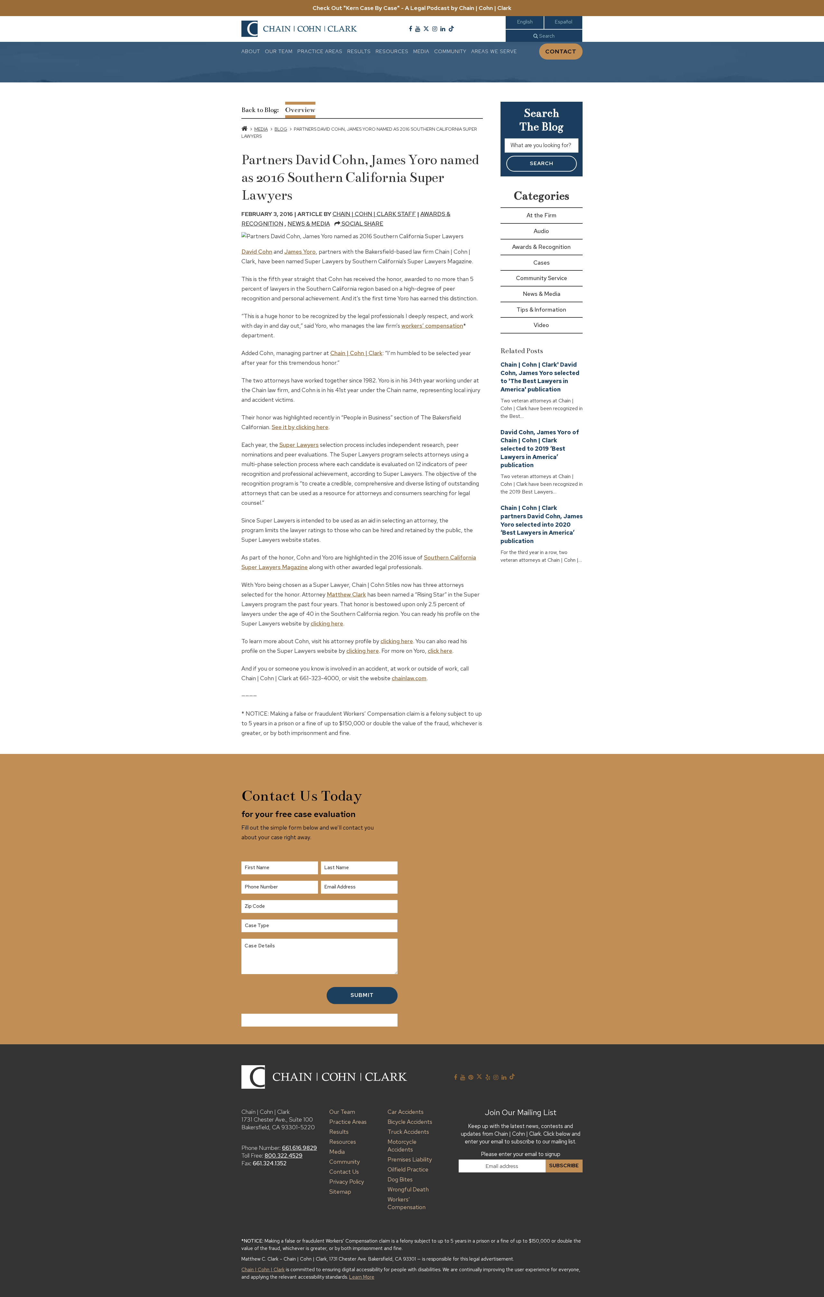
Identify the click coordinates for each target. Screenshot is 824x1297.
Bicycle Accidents (410, 1121)
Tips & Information (541, 309)
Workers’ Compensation (407, 1203)
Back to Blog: (260, 110)
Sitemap (340, 1191)
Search (546, 36)
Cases (541, 262)
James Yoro (300, 251)
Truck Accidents (408, 1131)
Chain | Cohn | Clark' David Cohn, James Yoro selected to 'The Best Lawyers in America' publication (540, 377)
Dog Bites (400, 1179)
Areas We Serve (494, 51)
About (250, 51)
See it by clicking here (300, 427)
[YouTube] (417, 29)
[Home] (244, 129)
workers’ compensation (432, 325)
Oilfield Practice (408, 1169)
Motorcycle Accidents (402, 1145)
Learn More (361, 1277)
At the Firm (542, 215)
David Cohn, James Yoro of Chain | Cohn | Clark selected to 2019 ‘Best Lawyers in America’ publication (540, 448)
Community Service (541, 278)
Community (450, 51)
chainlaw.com (409, 678)
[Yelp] (487, 1077)
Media (421, 51)
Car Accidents (406, 1111)
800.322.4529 (284, 1155)
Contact (560, 51)
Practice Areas (319, 51)
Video (541, 325)
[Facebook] (410, 29)
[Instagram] (434, 29)
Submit (362, 995)
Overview (300, 110)
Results (359, 51)
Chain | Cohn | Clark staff (374, 214)
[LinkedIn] (442, 29)
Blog (281, 129)
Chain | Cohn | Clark (356, 353)
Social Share (361, 223)
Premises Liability (410, 1159)
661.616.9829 (299, 1147)
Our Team (279, 51)
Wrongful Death (408, 1189)
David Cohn (256, 251)
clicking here (327, 623)
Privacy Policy (346, 1181)
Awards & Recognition (541, 246)
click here (440, 650)
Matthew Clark (346, 594)
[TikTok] (451, 29)
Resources (392, 51)
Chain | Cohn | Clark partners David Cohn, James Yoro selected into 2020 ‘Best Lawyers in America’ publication (542, 524)
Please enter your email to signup (520, 1154)
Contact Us (344, 1171)
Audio (541, 231)
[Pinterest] (470, 1077)
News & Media (308, 223)
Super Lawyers (299, 444)
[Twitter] (426, 29)
